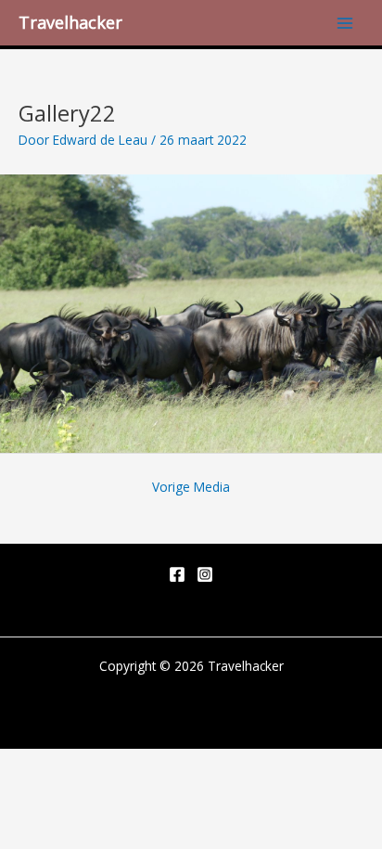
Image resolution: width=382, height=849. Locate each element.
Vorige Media (191, 486)
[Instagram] (205, 574)
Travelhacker (70, 22)
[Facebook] (177, 574)
